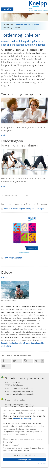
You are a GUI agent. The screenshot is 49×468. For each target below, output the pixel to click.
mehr (3, 135)
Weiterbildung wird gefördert (22, 94)
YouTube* (9, 442)
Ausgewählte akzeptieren (24, 455)
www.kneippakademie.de (23, 394)
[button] (6, 361)
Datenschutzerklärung (21, 418)
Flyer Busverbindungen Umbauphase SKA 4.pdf (24, 208)
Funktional (23, 439)
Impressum (42, 464)
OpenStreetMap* (12, 445)
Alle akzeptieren (24, 459)
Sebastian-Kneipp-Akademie (27, 24)
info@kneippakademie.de (22, 391)
